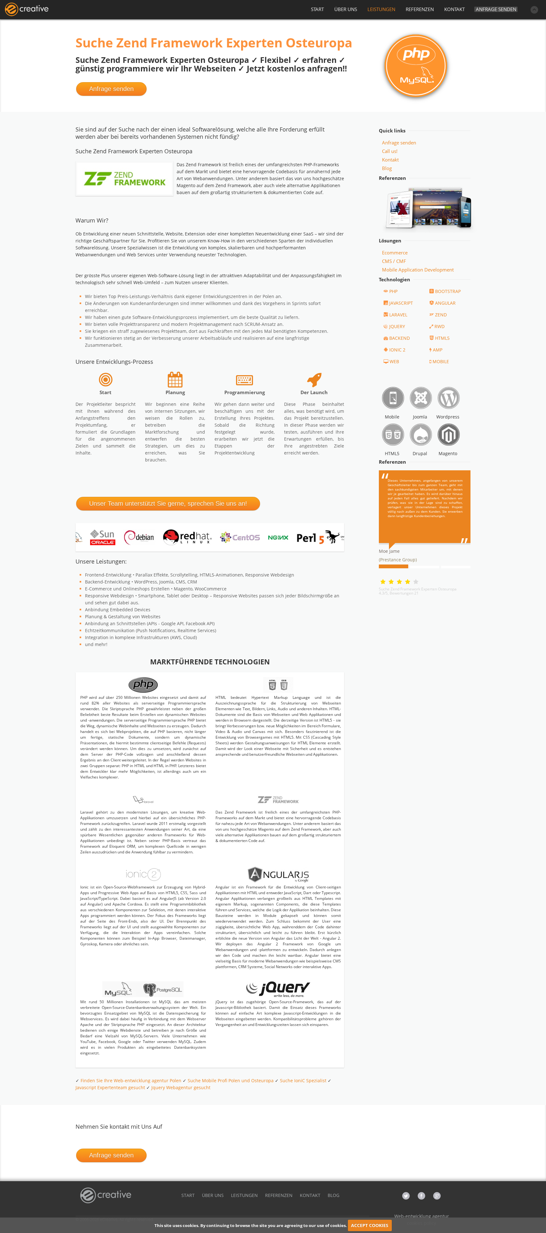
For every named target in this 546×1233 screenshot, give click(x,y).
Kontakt (390, 159)
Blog (387, 168)
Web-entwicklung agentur (421, 1216)
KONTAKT (454, 9)
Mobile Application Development (418, 269)
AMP (437, 350)
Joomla (420, 417)
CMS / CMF (394, 261)
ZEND (441, 315)
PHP (393, 291)
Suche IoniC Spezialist (303, 1080)
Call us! (389, 151)
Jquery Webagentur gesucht (180, 1087)
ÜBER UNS (345, 9)
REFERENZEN (420, 9)
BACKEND (399, 338)
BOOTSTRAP (448, 291)
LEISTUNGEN (381, 9)
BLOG (333, 1195)
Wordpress (447, 417)
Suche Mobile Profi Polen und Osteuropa (231, 1080)
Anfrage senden (496, 9)
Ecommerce (395, 252)
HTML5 (442, 338)
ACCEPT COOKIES (369, 1225)
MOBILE (441, 361)
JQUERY (397, 326)
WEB (394, 361)
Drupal (420, 453)
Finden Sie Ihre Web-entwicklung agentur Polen (131, 1080)
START (317, 9)
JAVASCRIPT (401, 303)
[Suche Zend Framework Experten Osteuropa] (26, 9)
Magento (448, 453)
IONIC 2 (397, 350)
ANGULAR (445, 303)
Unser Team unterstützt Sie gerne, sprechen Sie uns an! (168, 503)
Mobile (392, 417)
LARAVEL (398, 315)
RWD (439, 326)
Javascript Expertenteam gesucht (110, 1087)
